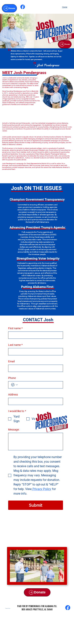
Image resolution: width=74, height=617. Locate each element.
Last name (15, 344)
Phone (12, 377)
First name (15, 328)
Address (13, 394)
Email (11, 361)
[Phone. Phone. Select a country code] (14, 385)
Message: (13, 429)
